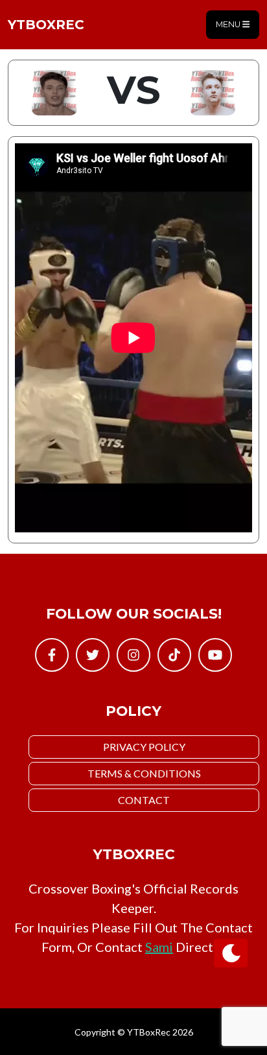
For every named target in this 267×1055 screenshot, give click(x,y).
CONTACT (144, 800)
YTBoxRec (46, 24)
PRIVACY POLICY (144, 747)
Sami (159, 946)
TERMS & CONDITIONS (144, 773)
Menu (229, 24)
